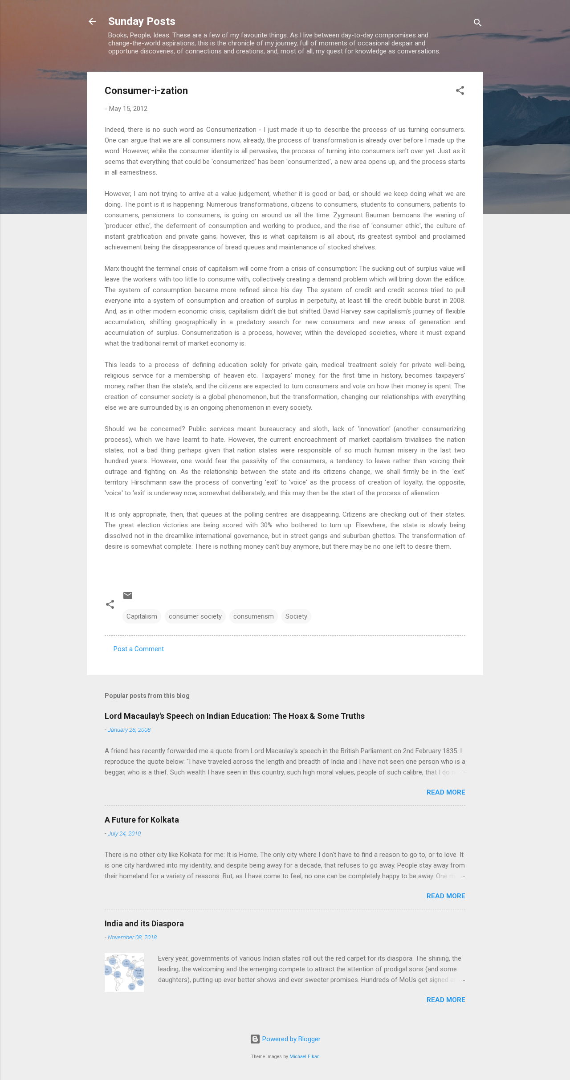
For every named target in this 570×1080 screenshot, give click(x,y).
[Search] (477, 24)
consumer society (195, 616)
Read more (446, 792)
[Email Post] (127, 599)
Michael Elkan (304, 1057)
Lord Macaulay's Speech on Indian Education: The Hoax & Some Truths (235, 716)
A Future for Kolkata (142, 819)
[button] (460, 92)
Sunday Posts (141, 21)
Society (296, 616)
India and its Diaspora (144, 923)
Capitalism (141, 616)
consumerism (253, 616)
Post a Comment (139, 649)
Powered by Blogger (291, 1039)
